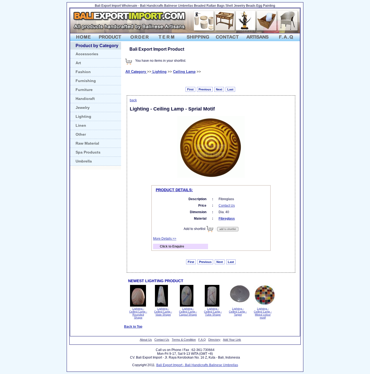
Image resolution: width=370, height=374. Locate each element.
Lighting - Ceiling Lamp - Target (238, 311)
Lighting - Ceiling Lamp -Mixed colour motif (263, 313)
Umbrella (84, 161)
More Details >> (164, 238)
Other (81, 134)
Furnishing (86, 81)
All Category (136, 72)
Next (219, 89)
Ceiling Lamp (184, 72)
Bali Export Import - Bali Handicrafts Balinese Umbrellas (197, 365)
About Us (146, 339)
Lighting (83, 116)
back (133, 100)
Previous (205, 89)
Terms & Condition (184, 339)
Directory (214, 339)
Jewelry (83, 107)
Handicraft (85, 98)
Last (230, 89)
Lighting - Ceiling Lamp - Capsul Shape (188, 311)
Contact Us (227, 205)
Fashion (83, 72)
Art (78, 63)
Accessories (87, 54)
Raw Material (87, 143)
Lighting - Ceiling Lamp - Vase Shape (163, 311)
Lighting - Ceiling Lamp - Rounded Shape (138, 313)
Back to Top (133, 327)
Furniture (84, 89)
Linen (81, 125)
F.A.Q (202, 339)
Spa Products (88, 152)
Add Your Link (232, 339)
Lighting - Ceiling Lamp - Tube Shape (213, 311)
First (190, 89)
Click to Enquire (172, 246)
